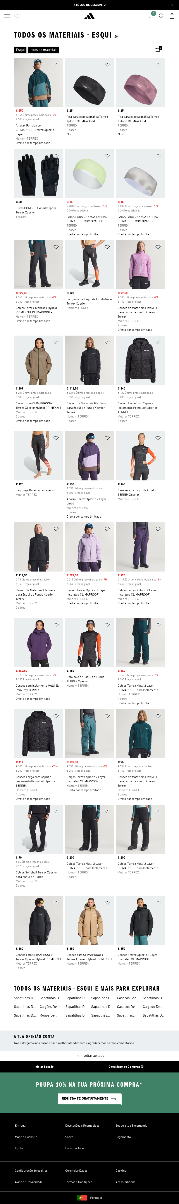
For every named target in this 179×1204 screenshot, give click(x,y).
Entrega (20, 1125)
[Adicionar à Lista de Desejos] (56, 65)
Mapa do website (26, 1137)
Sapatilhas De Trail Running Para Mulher (50, 998)
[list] (82, 50)
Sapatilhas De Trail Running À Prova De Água (24, 1007)
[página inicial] (89, 17)
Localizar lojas (74, 1148)
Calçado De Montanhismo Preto (153, 1007)
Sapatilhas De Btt (101, 1007)
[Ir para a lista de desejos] (17, 16)
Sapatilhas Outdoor (125, 1016)
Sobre (69, 1137)
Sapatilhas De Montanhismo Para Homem (75, 1007)
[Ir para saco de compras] (172, 16)
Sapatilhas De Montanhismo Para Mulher (75, 1016)
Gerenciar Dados (76, 1170)
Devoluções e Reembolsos (82, 1125)
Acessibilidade (125, 1182)
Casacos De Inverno (126, 1007)
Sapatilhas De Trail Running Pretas (153, 998)
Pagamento (123, 1137)
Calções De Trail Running (50, 1007)
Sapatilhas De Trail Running (24, 998)
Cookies (120, 1170)
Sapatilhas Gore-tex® (99, 1016)
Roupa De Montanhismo (50, 1016)
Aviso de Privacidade (29, 1182)
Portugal (96, 1197)
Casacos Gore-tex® (128, 998)
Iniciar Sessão (44, 1066)
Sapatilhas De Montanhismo (75, 998)
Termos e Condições (78, 1182)
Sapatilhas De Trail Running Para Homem (24, 1016)
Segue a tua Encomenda (131, 1125)
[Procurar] (161, 16)
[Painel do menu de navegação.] (7, 16)
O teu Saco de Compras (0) (126, 1066)
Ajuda (19, 1148)
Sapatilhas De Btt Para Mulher (153, 1016)
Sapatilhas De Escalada (101, 998)
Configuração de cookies (31, 1170)
